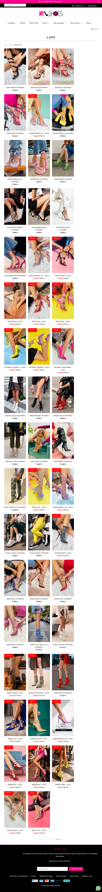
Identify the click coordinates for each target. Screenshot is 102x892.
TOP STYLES (33, 23)
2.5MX (51, 37)
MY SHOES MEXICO (53, 886)
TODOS (22, 23)
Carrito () (79, 6)
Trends (88, 23)
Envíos (33, 876)
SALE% (45, 23)
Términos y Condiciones (19, 876)
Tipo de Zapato (59, 23)
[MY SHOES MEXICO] (51, 14)
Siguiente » (58, 839)
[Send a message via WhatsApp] (98, 888)
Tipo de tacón (75, 23)
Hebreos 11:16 (87, 876)
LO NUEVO (11, 23)
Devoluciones (61, 876)
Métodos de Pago (46, 876)
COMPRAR (92, 6)
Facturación (74, 876)
